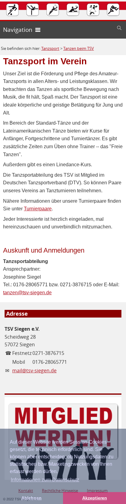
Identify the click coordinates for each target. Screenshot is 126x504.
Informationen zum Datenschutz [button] (45, 479)
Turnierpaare (38, 208)
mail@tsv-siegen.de (34, 370)
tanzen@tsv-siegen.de (27, 292)
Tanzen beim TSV (78, 48)
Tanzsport (50, 48)
